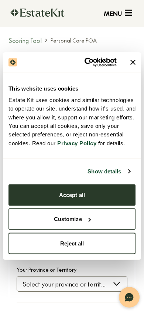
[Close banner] (133, 62)
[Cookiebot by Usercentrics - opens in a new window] (87, 62)
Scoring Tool (25, 40)
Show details (104, 171)
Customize (68, 219)
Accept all (72, 194)
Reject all (72, 243)
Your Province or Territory (46, 269)
